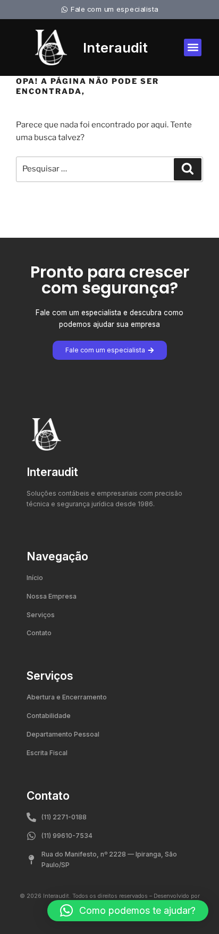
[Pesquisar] (187, 169)
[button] (192, 47)
